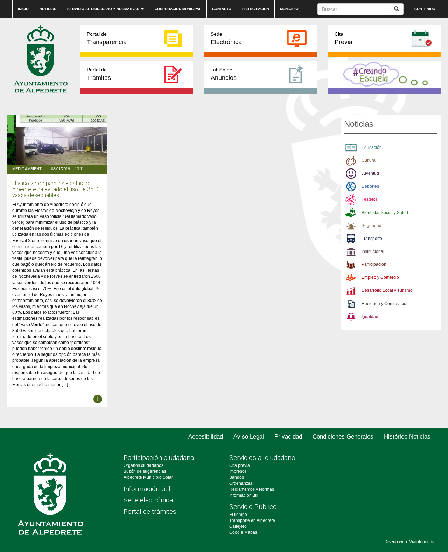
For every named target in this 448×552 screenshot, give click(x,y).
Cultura (369, 160)
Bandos (236, 477)
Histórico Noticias (407, 436)
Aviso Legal (248, 436)
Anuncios (224, 74)
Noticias (48, 9)
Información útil (147, 489)
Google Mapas (243, 532)
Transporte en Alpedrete (252, 520)
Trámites (99, 74)
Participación (255, 9)
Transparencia (107, 38)
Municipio (289, 9)
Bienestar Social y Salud (385, 212)
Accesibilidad (205, 436)
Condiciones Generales (343, 436)
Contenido (424, 9)
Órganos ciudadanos (143, 465)
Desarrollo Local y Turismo (387, 290)
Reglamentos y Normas (251, 489)
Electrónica (226, 38)
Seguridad (372, 225)
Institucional (373, 251)
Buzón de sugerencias (145, 471)
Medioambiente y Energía (29, 169)
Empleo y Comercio (380, 277)
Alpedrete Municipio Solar (148, 477)
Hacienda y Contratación (385, 303)
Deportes (370, 186)
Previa (343, 38)
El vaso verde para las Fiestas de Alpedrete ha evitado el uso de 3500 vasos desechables (56, 189)
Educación (372, 147)
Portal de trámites (150, 512)
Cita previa (239, 465)
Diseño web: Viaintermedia (410, 541)
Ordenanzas (241, 483)
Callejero (238, 526)
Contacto (221, 9)
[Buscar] (397, 9)
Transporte (372, 238)
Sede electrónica (148, 500)
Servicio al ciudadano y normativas (103, 9)
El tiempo (238, 514)
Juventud (370, 173)
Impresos (238, 471)
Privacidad (288, 436)
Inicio (23, 9)
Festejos (370, 199)
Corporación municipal (178, 9)
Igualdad (370, 316)
